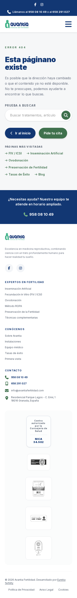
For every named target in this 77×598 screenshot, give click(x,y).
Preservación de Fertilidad (28, 167)
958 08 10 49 (37, 11)
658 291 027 (61, 11)
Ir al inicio (23, 133)
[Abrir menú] (68, 24)
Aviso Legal (46, 589)
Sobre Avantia (13, 335)
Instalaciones (13, 341)
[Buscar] (65, 115)
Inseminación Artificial (46, 153)
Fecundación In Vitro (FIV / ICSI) (23, 294)
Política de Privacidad (21, 589)
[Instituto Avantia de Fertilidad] (17, 24)
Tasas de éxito (14, 353)
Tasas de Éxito (19, 174)
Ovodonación (18, 160)
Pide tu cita (53, 133)
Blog (41, 174)
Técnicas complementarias (21, 317)
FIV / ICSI (15, 153)
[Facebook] (35, 4)
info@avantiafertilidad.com (27, 390)
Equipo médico (14, 347)
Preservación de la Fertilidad (22, 311)
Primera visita (13, 358)
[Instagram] (42, 4)
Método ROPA (13, 306)
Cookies (63, 589)
